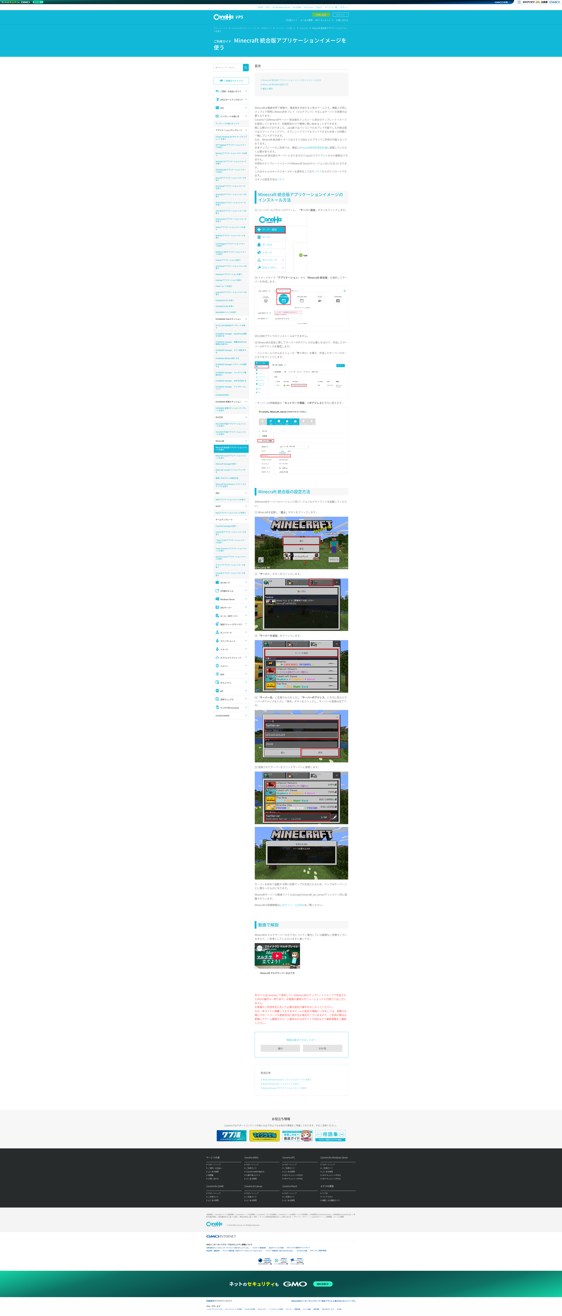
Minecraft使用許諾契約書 (313, 147)
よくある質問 (306, 20)
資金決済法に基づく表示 (248, 1217)
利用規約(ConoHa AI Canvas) (320, 1214)
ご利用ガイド (291, 20)
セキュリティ (262, 1309)
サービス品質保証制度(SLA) (269, 1217)
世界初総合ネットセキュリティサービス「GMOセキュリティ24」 (228, 1248)
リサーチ (289, 1309)
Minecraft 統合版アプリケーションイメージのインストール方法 (292, 80)
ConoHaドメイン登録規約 (224, 1214)
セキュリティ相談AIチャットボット (298, 1247)
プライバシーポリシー (301, 1217)
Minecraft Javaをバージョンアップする (281, 1083)
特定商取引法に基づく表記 (228, 1217)
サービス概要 (339, 1217)
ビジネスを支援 (250, 1309)
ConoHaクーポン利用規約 (266, 1214)
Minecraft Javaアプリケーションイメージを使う (285, 1087)
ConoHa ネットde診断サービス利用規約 (293, 1214)
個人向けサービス (328, 1309)
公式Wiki (299, 905)
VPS (268, 7)
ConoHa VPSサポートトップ (244, 28)
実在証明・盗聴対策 (213, 1251)
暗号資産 (316, 1309)
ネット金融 (307, 1309)
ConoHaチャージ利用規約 (245, 1214)
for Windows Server (281, 7)
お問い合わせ (342, 20)
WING (260, 7)
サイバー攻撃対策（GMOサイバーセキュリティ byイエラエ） (243, 1251)
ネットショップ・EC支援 (233, 1309)
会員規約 (209, 1214)
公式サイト (286, 905)
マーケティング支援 (276, 1309)
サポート (344, 7)
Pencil (319, 7)
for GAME (297, 7)
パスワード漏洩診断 (259, 1248)
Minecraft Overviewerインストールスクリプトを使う (287, 1079)
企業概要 (328, 1217)
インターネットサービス (214, 1309)
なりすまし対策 (302, 1251)
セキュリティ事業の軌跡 (318, 1250)
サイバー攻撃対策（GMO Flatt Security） (280, 1251)
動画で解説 (268, 88)
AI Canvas (308, 7)
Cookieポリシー (317, 1217)
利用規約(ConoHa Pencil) (342, 1214)
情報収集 (297, 1309)
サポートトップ (220, 28)
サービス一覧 (331, 7)
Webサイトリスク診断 (276, 1248)
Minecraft (304, 28)
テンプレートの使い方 (285, 28)
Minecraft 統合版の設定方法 (275, 84)
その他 (339, 1309)
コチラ (318, 171)
